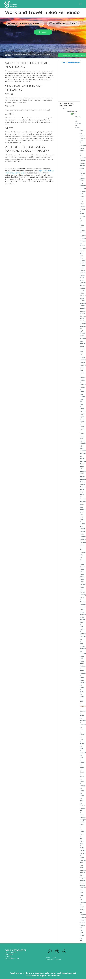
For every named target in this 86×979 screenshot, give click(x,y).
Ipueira (82, 349)
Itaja (81, 351)
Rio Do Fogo (81, 641)
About (48, 958)
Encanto (82, 285)
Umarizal (83, 917)
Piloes (82, 587)
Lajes (81, 446)
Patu (81, 555)
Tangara (83, 878)
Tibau (81, 892)
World (65, 108)
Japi (81, 370)
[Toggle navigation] (80, 3)
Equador (83, 288)
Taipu (81, 875)
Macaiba (83, 461)
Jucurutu (83, 411)
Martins (82, 476)
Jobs (54, 958)
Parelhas (83, 539)
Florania (82, 308)
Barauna (83, 188)
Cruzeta (82, 273)
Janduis (82, 362)
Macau (82, 464)
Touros (82, 909)
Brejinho (82, 206)
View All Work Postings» (70, 62)
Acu (81, 133)
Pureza (82, 609)
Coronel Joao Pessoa (82, 268)
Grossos (82, 336)
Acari (81, 130)
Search (44, 32)
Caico (82, 228)
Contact (58, 960)
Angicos (82, 160)
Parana (82, 531)
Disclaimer (49, 960)
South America (72, 111)
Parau (82, 534)
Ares (81, 176)
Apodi (82, 168)
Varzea (82, 923)
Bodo (81, 199)
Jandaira (83, 360)
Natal (82, 504)
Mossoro (83, 501)
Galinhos (83, 321)
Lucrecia (83, 453)
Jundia (82, 414)
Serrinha (82, 850)
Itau (81, 354)
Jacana (82, 357)
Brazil (75, 114)
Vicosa (82, 935)
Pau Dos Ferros (82, 560)
